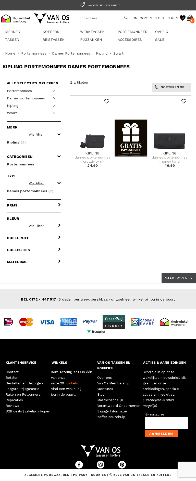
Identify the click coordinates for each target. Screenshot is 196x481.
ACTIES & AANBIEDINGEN (164, 363)
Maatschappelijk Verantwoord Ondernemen (118, 403)
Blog (100, 394)
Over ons (104, 378)
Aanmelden (161, 434)
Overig (161, 32)
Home (10, 53)
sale (159, 39)
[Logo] (51, 23)
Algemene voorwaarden (47, 475)
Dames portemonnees (71, 53)
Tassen (12, 39)
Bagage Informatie (112, 411)
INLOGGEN (143, 18)
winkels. (72, 383)
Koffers (51, 32)
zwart (118, 53)
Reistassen (54, 39)
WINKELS (59, 363)
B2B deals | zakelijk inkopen (28, 411)
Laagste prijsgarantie (103, 5)
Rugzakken (91, 39)
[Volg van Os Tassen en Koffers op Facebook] (79, 467)
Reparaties (14, 400)
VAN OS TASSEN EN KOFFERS (113, 365)
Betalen (12, 378)
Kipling (101, 53)
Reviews (12, 406)
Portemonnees (132, 32)
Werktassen (92, 32)
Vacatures (105, 389)
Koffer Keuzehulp (111, 417)
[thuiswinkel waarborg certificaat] (176, 321)
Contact (12, 372)
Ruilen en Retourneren (24, 394)
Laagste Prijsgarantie (22, 389)
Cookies (98, 475)
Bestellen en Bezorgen (24, 383)
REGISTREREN (165, 18)
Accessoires (130, 39)
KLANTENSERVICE (21, 363)
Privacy (81, 475)
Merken (12, 32)
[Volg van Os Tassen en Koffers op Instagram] (101, 467)
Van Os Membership (113, 383)
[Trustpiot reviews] (98, 331)
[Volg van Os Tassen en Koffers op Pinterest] (122, 467)
